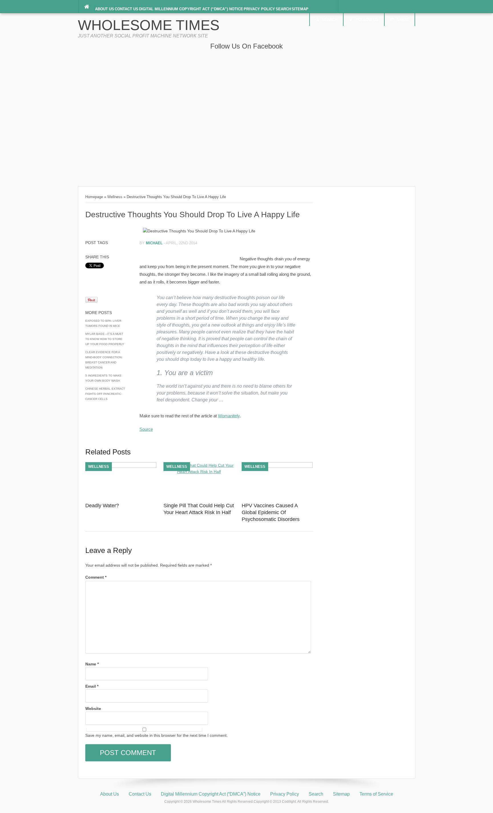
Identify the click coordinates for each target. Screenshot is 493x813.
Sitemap (300, 9)
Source (146, 429)
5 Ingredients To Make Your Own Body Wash (103, 378)
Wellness (114, 197)
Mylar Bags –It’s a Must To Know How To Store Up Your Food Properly (104, 339)
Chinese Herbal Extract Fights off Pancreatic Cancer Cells (105, 394)
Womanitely (229, 415)
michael (154, 243)
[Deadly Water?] (120, 466)
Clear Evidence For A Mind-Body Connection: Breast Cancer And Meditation (103, 360)
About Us (104, 9)
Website (93, 708)
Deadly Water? (102, 505)
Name (92, 664)
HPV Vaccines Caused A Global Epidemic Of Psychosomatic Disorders (271, 512)
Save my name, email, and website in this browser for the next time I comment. (156, 735)
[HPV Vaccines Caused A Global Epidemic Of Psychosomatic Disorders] (277, 466)
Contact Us (126, 9)
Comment (95, 577)
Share (403, 19)
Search (283, 9)
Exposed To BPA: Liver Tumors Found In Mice (103, 323)
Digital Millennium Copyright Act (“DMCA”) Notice (191, 9)
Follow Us (367, 19)
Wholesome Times (148, 25)
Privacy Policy (259, 9)
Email (91, 686)
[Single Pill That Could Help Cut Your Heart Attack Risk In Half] (199, 471)
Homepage (94, 197)
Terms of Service (376, 794)
